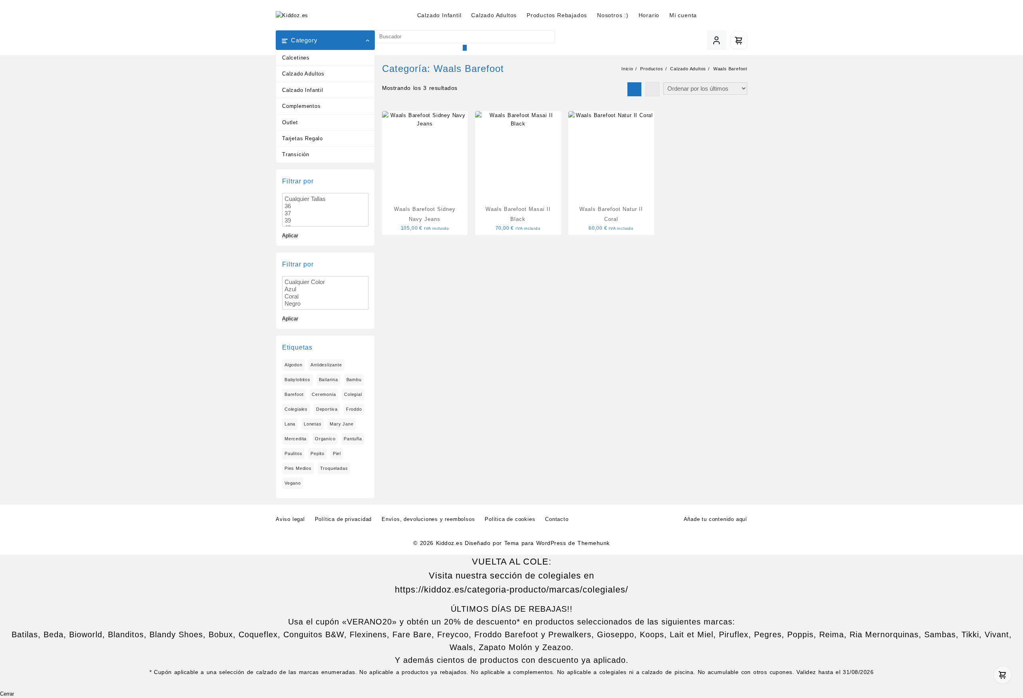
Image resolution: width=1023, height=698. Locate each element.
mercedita (296, 438)
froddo (354, 409)
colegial (353, 394)
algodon (294, 364)
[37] (325, 213)
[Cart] (739, 40)
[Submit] (465, 48)
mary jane (341, 424)
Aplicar (290, 236)
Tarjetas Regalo (302, 138)
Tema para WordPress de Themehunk (557, 543)
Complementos (301, 106)
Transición (295, 154)
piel (337, 453)
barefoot (294, 394)
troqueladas (334, 468)
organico (325, 438)
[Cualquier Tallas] (325, 199)
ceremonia (324, 394)
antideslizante (326, 364)
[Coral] (325, 296)
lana (290, 424)
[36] (325, 206)
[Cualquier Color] (325, 282)
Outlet (290, 122)
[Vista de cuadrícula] (634, 89)
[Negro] (325, 303)
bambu (354, 379)
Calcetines (296, 58)
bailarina (328, 379)
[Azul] (325, 289)
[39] (325, 220)
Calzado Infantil (302, 90)
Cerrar (7, 694)
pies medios (298, 468)
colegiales (296, 409)
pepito (317, 453)
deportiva (327, 409)
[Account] (716, 40)
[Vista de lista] (652, 89)
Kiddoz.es (449, 543)
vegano (293, 483)
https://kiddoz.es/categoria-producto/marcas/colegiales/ (511, 590)
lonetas (313, 424)
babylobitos (297, 379)
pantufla (353, 438)
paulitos (293, 453)
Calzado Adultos (303, 74)
